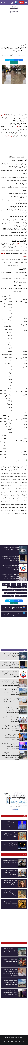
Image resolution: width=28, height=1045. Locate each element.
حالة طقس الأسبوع (7, 590)
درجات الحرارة (9, 136)
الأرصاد (18, 126)
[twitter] (9, 60)
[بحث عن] (2, 3)
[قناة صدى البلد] (14, 2)
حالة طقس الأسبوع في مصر (19, 593)
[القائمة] (26, 3)
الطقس (3, 115)
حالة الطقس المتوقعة (13, 587)
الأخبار (18, 45)
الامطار (19, 584)
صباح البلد (11, 595)
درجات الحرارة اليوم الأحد (20, 595)
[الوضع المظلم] (4, 3)
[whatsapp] (14, 62)
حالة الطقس (23, 587)
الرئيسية (23, 45)
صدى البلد (5, 595)
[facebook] (18, 60)
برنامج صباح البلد (6, 584)
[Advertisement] (14, 29)
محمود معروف (21, 55)
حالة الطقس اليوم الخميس (20, 590)
